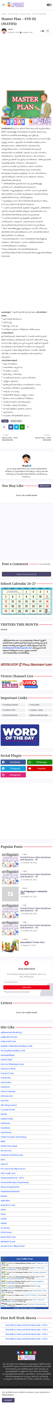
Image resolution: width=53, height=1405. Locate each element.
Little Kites (5, 1200)
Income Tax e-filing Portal (12, 1246)
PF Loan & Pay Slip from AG (13, 1169)
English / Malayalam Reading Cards (16, 1046)
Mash (25, 465)
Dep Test (4, 1100)
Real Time (24, 1308)
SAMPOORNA (7, 1119)
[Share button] (27, 427)
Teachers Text (9, 710)
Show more (45, 486)
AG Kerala (5, 1228)
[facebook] (18, 1352)
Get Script (17, 1308)
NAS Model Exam (10, 715)
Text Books (34, 705)
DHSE (3, 1210)
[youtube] (22, 1352)
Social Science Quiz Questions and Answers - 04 (35, 926)
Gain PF (4, 1164)
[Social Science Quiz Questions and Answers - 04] (10, 928)
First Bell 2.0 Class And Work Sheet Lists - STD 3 (27, 1334)
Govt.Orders (6, 1082)
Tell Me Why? (6, 1060)
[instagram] (34, 1352)
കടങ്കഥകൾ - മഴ (42, 1263)
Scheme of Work (8, 1069)
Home (4, 14)
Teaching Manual (10, 705)
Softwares (5, 1087)
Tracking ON (32, 1308)
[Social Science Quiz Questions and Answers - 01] (10, 860)
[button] (49, 5)
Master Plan (13, 14)
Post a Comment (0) (26, 574)
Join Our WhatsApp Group (12, 1064)
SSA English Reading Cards (13, 1050)
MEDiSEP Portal (8, 1241)
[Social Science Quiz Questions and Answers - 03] (10, 911)
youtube (42, 768)
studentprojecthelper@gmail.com (17, 648)
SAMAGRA (5, 1123)
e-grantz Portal (8, 1109)
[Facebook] (10, 427)
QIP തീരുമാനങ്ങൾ (8, 1105)
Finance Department (10, 1187)
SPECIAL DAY (7, 1096)
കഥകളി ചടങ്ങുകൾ (39, 1272)
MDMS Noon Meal (9, 1146)
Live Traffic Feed (25, 1259)
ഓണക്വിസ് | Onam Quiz (32, 942)
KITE (3, 1160)
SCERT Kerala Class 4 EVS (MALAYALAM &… (23, 1277)
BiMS (3, 1141)
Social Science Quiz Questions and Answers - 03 (35, 909)
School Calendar (8, 1091)
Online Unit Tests (8, 1041)
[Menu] (3, 4)
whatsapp (41, 762)
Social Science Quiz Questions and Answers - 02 (35, 875)
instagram (15, 775)
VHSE (3, 1214)
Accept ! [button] (8, 1400)
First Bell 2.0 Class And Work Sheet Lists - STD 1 (26, 1325)
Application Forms (9, 1037)
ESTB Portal (6, 1232)
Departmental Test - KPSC (12, 1178)
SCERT (4, 1219)
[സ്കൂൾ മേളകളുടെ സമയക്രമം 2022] (10, 894)
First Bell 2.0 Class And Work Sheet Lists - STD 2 (27, 1329)
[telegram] (26, 1352)
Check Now (7, 1395)
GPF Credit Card (8, 1173)
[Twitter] (16, 427)
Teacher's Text (7, 1073)
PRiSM (4, 1223)
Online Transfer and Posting (13, 1137)
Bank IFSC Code (8, 1205)
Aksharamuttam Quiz (39, 715)
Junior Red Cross (8, 1237)
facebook (15, 762)
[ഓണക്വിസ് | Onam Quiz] (10, 945)
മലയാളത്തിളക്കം (8, 1055)
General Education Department (15, 1182)
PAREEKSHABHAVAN (10, 1191)
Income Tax (6, 1150)
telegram (15, 768)
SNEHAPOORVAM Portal (12, 1155)
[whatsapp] (30, 1352)
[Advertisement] (26, 61)
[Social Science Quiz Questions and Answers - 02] (10, 877)
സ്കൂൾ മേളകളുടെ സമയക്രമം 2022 (33, 892)
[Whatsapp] (22, 427)
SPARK (4, 1114)
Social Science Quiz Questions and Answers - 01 (35, 858)
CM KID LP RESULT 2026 (33, 1295)
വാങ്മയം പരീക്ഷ (36, 710)
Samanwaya (6, 1132)
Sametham (5, 1128)
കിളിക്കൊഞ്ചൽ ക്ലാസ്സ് (11, 1032)
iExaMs (4, 1196)
